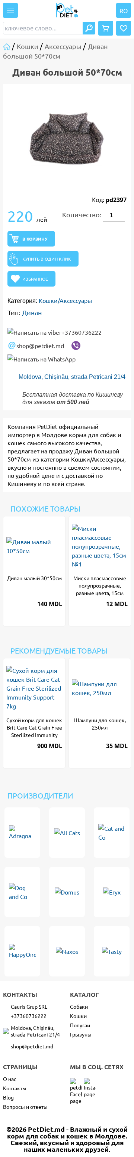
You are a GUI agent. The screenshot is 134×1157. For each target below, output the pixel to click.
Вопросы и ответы (25, 1106)
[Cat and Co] (111, 832)
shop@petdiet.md (40, 345)
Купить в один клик (46, 259)
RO (123, 10)
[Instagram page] (90, 1084)
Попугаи (80, 1025)
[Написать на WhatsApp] (41, 358)
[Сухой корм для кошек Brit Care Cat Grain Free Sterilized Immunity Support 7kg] (34, 688)
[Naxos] (67, 951)
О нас (9, 1078)
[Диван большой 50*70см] (67, 137)
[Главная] (7, 46)
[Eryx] (111, 892)
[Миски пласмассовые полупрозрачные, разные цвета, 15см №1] (100, 546)
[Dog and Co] (22, 892)
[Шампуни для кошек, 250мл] (100, 688)
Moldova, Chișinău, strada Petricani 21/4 (72, 377)
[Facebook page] (76, 1084)
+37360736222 (81, 332)
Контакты (14, 1088)
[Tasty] (111, 951)
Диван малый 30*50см (34, 578)
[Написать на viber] (75, 345)
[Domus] (67, 892)
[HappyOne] (22, 951)
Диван (32, 312)
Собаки (79, 1006)
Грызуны (81, 1034)
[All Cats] (67, 832)
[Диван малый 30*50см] (34, 546)
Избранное (35, 279)
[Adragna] (22, 832)
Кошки (78, 1015)
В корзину (35, 239)
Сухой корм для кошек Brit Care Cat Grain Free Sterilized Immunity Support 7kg (34, 727)
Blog (8, 1097)
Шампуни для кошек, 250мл (100, 724)
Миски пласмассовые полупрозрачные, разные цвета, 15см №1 (99, 585)
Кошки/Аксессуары (65, 300)
